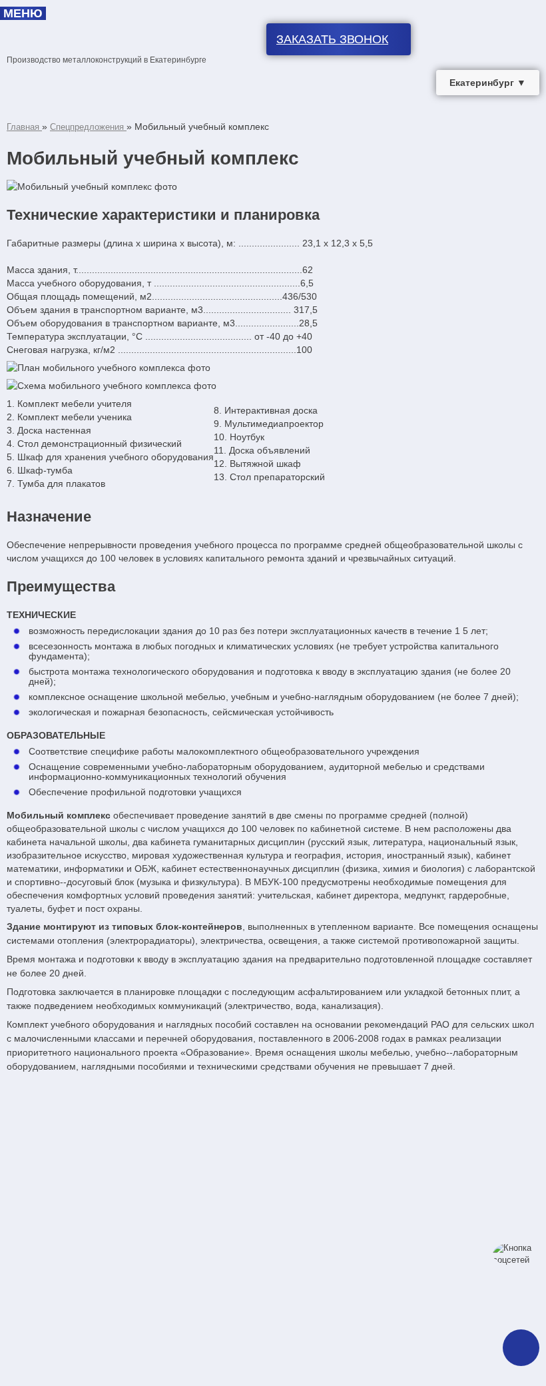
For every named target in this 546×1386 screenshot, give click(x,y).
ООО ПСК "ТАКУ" (108, 27)
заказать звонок (332, 39)
